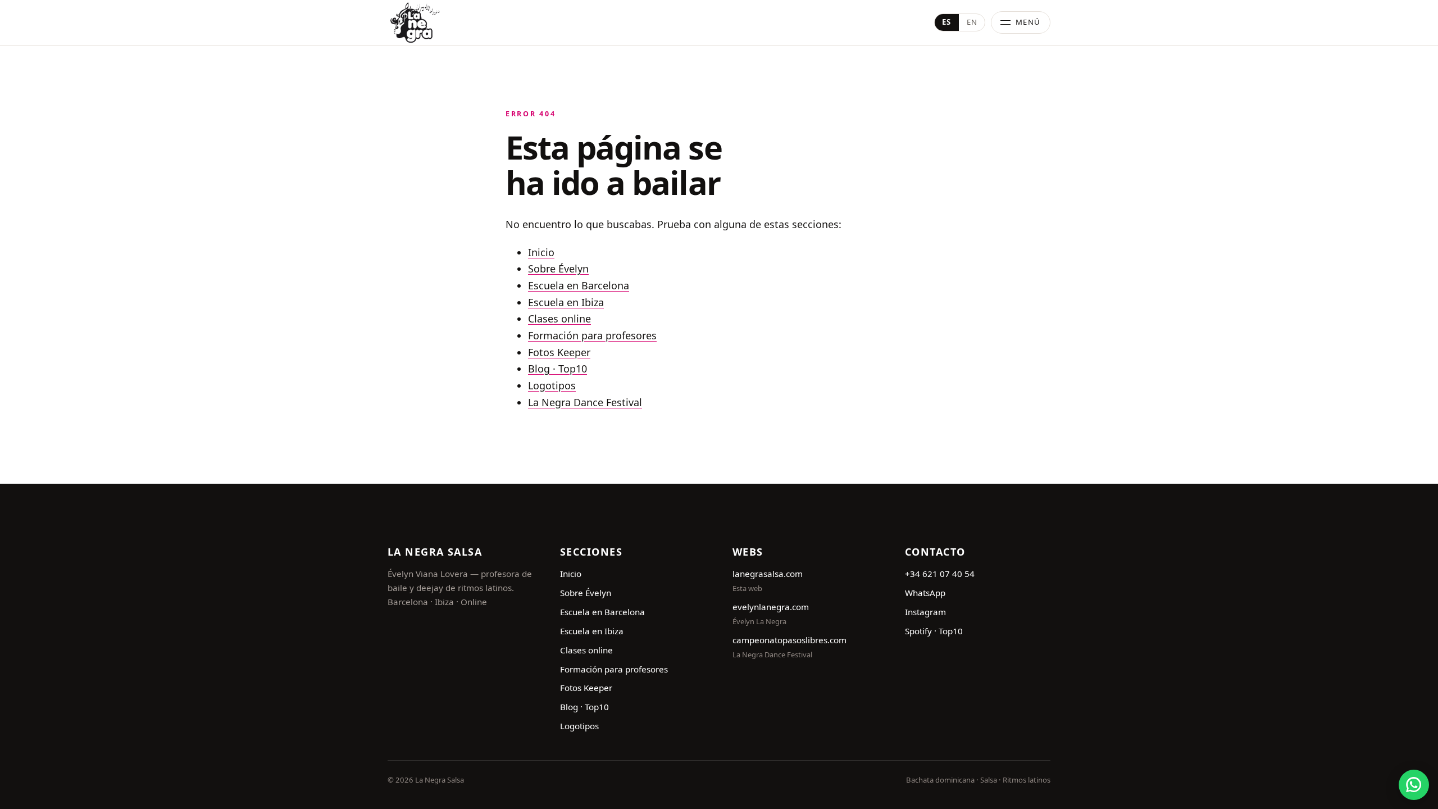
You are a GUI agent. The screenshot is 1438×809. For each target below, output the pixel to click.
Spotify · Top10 (934, 631)
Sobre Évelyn (558, 268)
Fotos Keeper (559, 352)
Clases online (559, 318)
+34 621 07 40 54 (940, 573)
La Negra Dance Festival (585, 402)
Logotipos (552, 385)
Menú (1028, 22)
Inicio (541, 252)
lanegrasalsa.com (767, 573)
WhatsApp (925, 592)
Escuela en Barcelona (578, 285)
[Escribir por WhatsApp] (1414, 785)
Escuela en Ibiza (566, 302)
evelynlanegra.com (770, 606)
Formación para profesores (592, 335)
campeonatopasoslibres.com (789, 640)
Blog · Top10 (557, 368)
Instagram (925, 611)
